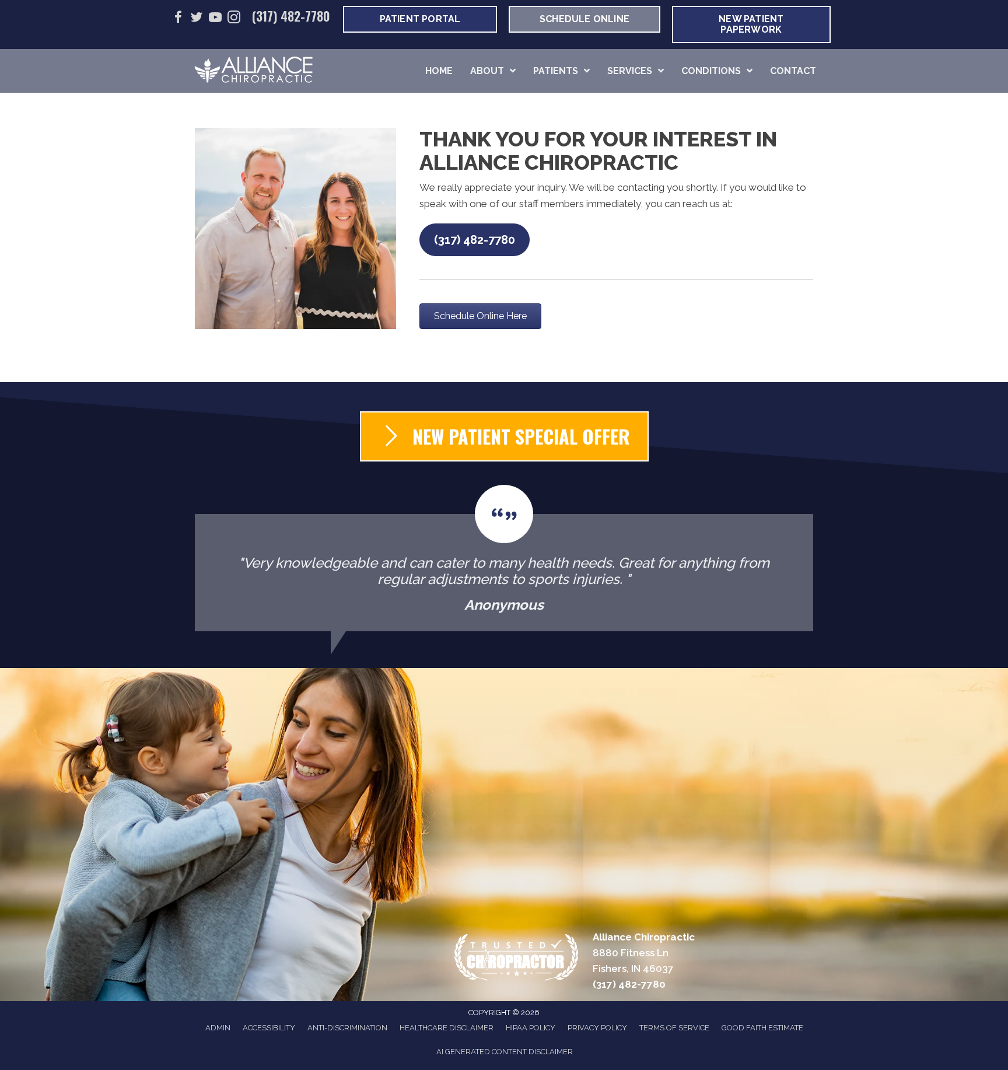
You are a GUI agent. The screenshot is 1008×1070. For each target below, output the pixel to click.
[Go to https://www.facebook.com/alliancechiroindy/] (178, 19)
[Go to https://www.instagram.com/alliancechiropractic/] (234, 19)
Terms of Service (674, 1027)
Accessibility (269, 1027)
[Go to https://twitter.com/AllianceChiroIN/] (196, 19)
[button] (474, 239)
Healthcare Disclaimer (447, 1027)
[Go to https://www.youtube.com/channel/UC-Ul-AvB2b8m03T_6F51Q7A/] (215, 19)
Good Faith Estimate (762, 1027)
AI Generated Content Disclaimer (504, 1051)
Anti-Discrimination (347, 1027)
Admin (217, 1027)
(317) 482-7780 (291, 15)
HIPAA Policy (530, 1027)
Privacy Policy (597, 1027)
